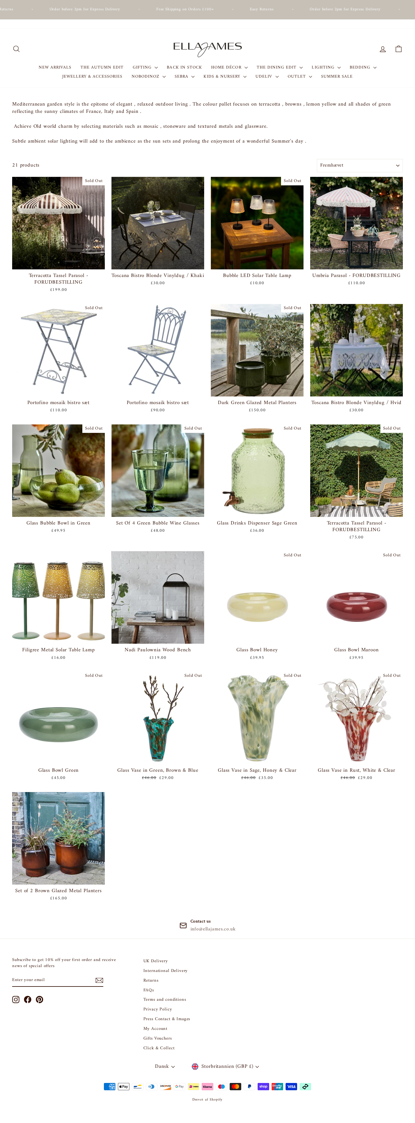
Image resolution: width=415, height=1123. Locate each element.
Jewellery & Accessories (92, 76)
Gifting (143, 67)
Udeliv (265, 76)
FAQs (148, 990)
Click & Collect (159, 1048)
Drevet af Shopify (207, 1100)
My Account (155, 1029)
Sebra (182, 76)
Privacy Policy (157, 1009)
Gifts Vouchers (157, 1038)
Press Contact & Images (166, 1019)
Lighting (324, 67)
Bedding (361, 67)
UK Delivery (155, 961)
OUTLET (297, 76)
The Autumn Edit (102, 67)
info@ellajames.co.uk (213, 929)
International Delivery (165, 971)
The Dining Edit (277, 67)
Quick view (58, 262)
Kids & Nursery (223, 76)
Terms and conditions (164, 999)
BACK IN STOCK (184, 67)
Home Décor (227, 67)
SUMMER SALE (337, 76)
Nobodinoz (146, 76)
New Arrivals (55, 67)
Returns (151, 980)
